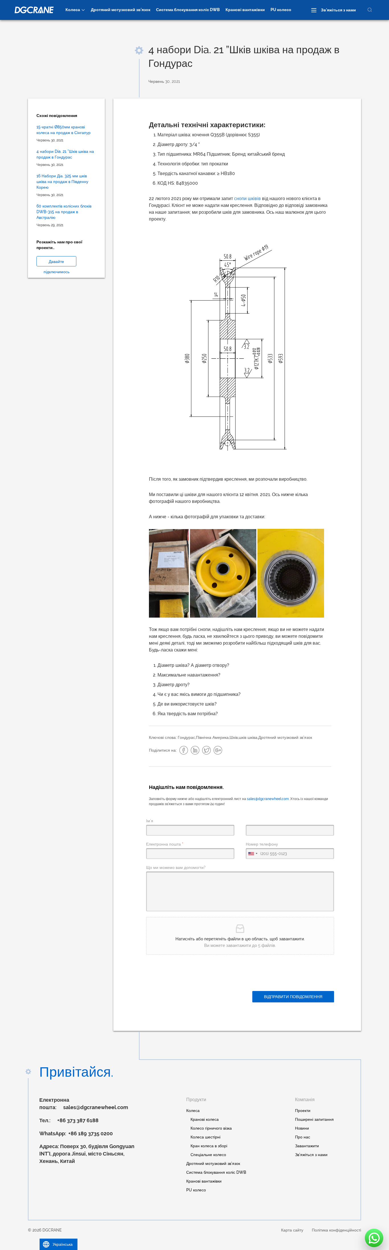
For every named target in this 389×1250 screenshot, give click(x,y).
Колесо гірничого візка (211, 1128)
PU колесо (281, 9)
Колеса (72, 9)
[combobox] (252, 853)
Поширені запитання (314, 1119)
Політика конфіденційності (336, 1230)
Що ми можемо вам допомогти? (176, 867)
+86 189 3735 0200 (90, 1133)
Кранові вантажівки (245, 9)
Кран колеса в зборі (209, 1146)
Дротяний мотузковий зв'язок (120, 9)
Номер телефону (262, 844)
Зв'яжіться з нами (338, 10)
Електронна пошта (164, 844)
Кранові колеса (205, 1119)
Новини (302, 1128)
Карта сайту (292, 1230)
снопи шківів (247, 198)
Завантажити (307, 1146)
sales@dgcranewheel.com (268, 799)
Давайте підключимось (56, 262)
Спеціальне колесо (208, 1154)
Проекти (302, 1110)
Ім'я (149, 821)
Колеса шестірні (205, 1137)
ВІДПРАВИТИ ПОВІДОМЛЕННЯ (293, 996)
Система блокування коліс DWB (188, 9)
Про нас (302, 1137)
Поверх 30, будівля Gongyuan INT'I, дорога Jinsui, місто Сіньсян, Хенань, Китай (86, 1153)
